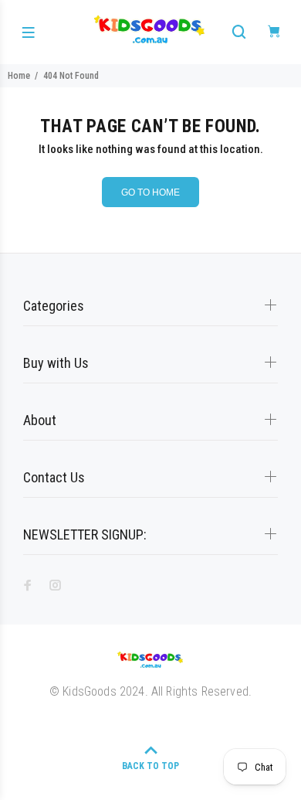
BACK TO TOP (150, 766)
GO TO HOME (150, 192)
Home (19, 75)
